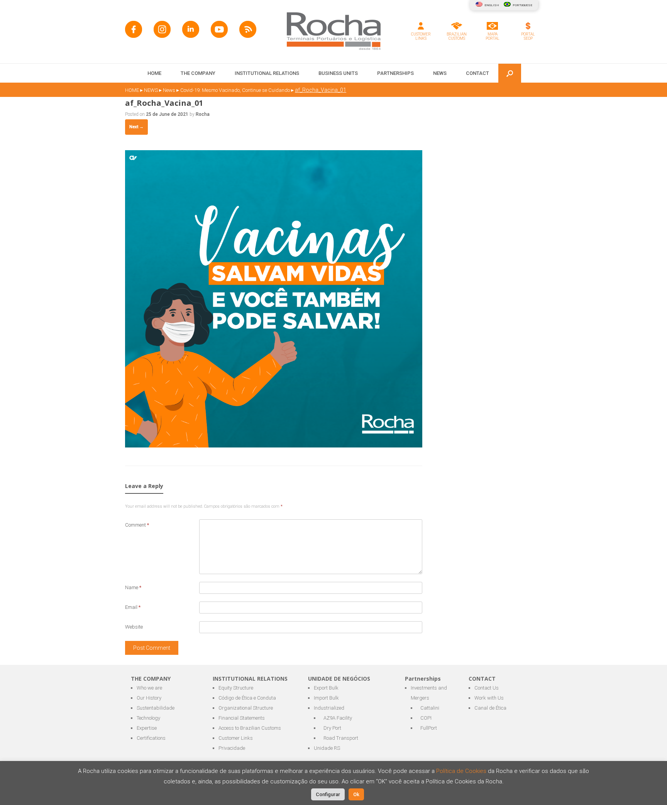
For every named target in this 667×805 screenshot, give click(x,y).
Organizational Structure (245, 708)
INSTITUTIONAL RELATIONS (267, 73)
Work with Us (489, 698)
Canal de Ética (490, 708)
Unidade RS (327, 748)
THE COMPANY (198, 73)
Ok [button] (356, 794)
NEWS (440, 73)
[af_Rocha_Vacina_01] (273, 445)
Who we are (149, 688)
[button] (509, 73)
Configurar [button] (328, 794)
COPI (426, 718)
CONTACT (477, 73)
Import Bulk (326, 698)
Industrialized (329, 708)
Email (133, 607)
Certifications (151, 738)
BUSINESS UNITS (338, 73)
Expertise (147, 728)
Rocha (203, 114)
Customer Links (235, 738)
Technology (148, 718)
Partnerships (395, 73)
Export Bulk (326, 688)
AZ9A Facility (337, 718)
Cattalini (429, 708)
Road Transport (340, 738)
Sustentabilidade (155, 708)
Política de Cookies (462, 771)
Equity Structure (235, 688)
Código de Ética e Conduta (247, 698)
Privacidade (231, 748)
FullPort (428, 728)
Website (134, 627)
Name (133, 587)
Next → (136, 126)
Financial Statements (241, 718)
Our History (149, 698)
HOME (154, 73)
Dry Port (332, 728)
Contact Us (486, 688)
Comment (137, 525)
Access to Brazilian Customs (249, 728)
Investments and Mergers (429, 693)
